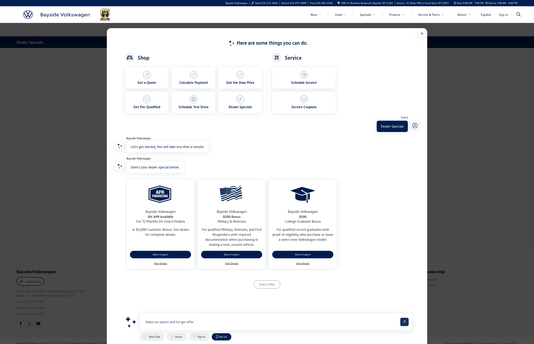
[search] (518, 14)
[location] (339, 3)
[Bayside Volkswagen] (66, 14)
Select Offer (267, 284)
